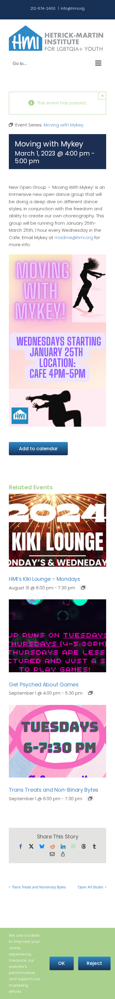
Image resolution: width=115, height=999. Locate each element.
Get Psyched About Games (44, 684)
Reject (94, 963)
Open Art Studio (90, 886)
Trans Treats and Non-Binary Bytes (53, 789)
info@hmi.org (73, 8)
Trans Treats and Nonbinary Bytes (39, 886)
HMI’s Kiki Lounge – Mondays (44, 579)
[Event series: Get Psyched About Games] (90, 693)
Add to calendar (38, 448)
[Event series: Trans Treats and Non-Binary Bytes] (90, 798)
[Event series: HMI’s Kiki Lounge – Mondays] (83, 587)
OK (61, 963)
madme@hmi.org (74, 237)
